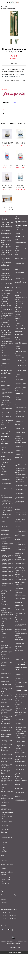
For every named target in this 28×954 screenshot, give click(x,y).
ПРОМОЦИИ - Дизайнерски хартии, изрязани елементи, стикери (6, 233)
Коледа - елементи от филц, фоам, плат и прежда (21, 737)
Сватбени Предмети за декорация (6, 296)
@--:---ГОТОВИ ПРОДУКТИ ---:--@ (6, 331)
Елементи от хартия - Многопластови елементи (7, 664)
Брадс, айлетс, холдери (7, 367)
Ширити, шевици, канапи (6, 360)
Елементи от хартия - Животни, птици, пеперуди (7, 608)
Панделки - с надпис (20, 373)
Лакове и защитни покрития (6, 538)
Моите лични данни (14, 947)
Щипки (4, 868)
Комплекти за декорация (18, 268)
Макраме (17, 295)
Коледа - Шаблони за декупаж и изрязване (21, 800)
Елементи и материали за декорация (7, 813)
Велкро (18, 287)
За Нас (2, 894)
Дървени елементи (7, 818)
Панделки (18, 355)
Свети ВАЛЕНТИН (20, 664)
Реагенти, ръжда (6, 431)
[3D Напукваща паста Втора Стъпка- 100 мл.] (7, 177)
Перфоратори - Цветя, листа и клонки (21, 490)
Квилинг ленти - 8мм (21, 261)
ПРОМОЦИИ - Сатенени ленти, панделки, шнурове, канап (6, 240)
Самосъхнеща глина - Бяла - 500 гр (7, 208)
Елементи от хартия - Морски (7, 640)
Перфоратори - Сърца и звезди (21, 486)
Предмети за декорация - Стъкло (20, 451)
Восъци (18, 339)
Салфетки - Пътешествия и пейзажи (19, 553)
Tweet (14, 102)
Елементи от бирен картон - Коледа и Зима (7, 755)
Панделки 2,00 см (21, 362)
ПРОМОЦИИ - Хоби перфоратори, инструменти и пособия (7, 265)
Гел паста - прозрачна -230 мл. (20, 186)
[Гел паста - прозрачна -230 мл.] (21, 177)
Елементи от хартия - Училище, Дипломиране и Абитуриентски (7, 602)
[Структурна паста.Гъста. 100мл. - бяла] (7, 155)
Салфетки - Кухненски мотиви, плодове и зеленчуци (20, 559)
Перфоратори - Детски (19, 494)
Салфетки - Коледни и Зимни (21, 538)
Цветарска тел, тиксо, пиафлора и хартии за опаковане (7, 872)
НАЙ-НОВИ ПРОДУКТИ (4, 219)
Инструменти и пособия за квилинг (20, 264)
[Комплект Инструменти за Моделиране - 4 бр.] (14, 36)
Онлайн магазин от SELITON (14, 952)
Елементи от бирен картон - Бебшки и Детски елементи (6, 718)
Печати (17, 404)
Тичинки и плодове (21, 662)
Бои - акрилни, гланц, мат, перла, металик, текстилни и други (6, 372)
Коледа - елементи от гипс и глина (21, 732)
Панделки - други (21, 370)
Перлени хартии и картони (20, 610)
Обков (4, 845)
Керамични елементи (7, 469)
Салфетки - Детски (21, 531)
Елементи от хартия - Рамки (7, 624)
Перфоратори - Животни (19, 498)
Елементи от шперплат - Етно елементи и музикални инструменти (7, 798)
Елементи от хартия (6, 588)
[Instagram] (6, 922)
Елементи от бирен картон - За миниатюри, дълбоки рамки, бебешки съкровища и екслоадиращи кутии (6, 748)
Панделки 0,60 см (21, 357)
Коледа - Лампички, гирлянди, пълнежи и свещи (20, 752)
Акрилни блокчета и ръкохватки (21, 408)
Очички (4, 858)
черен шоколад (19, 77)
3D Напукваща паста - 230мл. (7, 142)
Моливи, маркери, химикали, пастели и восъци (20, 336)
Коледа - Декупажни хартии (21, 699)
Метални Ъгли (6, 840)
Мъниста (4, 449)
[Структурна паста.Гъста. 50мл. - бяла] (21, 155)
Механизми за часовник (5, 854)
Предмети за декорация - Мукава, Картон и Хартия (20, 432)
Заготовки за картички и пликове (21, 226)
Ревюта (5, 110)
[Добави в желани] (24, 89)
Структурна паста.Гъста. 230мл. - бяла (20, 143)
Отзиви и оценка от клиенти (12, 114)
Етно (2, 350)
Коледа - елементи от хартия (21, 722)
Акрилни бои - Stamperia (5, 376)
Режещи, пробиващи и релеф (21, 634)
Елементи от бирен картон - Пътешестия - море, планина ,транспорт (7, 735)
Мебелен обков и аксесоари (19, 317)
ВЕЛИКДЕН (18, 672)
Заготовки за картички (19, 230)
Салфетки (17, 526)
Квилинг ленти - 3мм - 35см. (21, 249)
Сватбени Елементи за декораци (6, 300)
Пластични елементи (7, 477)
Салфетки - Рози (20, 549)
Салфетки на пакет (21, 579)
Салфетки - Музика (21, 544)
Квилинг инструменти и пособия (19, 639)
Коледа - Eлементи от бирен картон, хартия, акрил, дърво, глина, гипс (21, 713)
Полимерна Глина (7, 491)
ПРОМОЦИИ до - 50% (7, 222)
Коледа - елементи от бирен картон (21, 718)
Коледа (4, 347)
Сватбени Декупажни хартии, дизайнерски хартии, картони (7, 292)
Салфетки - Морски (21, 542)
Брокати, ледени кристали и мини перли (6, 443)
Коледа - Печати (20, 792)
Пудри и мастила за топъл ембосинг (6, 882)
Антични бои (5, 400)
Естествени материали (4, 826)
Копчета (18, 402)
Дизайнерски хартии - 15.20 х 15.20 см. (7, 556)
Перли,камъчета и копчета (19, 394)
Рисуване (17, 505)
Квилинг (17, 246)
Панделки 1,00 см (21, 360)
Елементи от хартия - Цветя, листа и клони (7, 628)
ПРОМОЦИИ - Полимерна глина (5, 274)
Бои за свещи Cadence (7, 420)
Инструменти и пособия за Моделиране (8, 8)
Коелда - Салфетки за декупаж (21, 703)
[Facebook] (3, 922)
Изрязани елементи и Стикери (20, 243)
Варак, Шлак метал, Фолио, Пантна (6, 534)
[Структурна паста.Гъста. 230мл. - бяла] (21, 134)
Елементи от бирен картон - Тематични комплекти (6, 760)
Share (6, 102)
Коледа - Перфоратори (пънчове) (18, 775)
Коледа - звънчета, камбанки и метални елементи (21, 747)
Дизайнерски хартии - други (7, 576)
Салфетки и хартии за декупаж (21, 683)
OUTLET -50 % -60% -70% (6, 284)
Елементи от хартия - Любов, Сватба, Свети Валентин (7, 614)
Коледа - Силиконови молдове (21, 795)
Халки (4, 847)
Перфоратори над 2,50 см (20, 471)
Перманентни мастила (19, 589)
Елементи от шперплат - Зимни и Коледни (6, 804)
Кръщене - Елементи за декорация (7, 321)
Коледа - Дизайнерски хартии (20, 707)
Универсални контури (5, 427)
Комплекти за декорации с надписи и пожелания (7, 831)
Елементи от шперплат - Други (6, 809)
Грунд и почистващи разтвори (21, 508)
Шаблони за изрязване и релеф (21, 668)
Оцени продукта (6, 105)
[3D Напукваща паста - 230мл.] (7, 134)
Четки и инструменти (21, 517)
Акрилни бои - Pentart (5, 380)
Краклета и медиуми (7, 543)
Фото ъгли (18, 292)
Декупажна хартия (7, 497)
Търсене (16, 894)
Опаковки (17, 314)
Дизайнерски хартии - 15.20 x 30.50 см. (7, 572)
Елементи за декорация (5, 356)
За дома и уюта (6, 338)
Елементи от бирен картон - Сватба (6, 706)
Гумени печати (20, 413)
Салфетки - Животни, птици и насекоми (21, 534)
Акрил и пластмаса (7, 816)
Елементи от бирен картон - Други (6, 741)
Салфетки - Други (20, 576)
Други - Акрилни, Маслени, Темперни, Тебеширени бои (6, 404)
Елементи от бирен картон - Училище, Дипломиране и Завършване (6, 711)
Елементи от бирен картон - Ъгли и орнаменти (6, 701)
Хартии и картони (21, 613)
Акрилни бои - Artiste (5, 389)
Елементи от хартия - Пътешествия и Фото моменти (7, 653)
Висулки (3, 456)
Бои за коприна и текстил (6, 417)
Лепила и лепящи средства (19, 273)
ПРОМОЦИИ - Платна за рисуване (6, 270)
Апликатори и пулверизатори (19, 585)
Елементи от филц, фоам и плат (6, 822)
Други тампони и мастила (20, 599)
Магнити (5, 842)
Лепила (4, 541)
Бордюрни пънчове (21, 474)
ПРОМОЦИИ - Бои (7, 250)
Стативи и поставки (21, 514)
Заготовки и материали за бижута (21, 222)
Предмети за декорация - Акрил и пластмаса (20, 423)
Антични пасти (6, 524)
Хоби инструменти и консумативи (12, 6)
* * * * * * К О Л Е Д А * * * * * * (21, 691)
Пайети (4, 447)
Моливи (18, 346)
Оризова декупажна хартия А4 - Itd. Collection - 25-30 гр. (7, 509)
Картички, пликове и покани (7, 344)
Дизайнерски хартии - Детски (7, 584)
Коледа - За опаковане (18, 783)
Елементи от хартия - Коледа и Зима (7, 681)
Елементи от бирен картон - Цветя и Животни (6, 723)
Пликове (18, 233)
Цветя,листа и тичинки (21, 654)
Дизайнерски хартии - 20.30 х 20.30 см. (7, 560)
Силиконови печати (21, 411)
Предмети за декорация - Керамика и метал (20, 442)
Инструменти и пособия (5, 549)
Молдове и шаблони (7, 483)
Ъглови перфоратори (21, 477)
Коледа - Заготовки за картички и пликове (21, 695)
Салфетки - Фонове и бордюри (21, 573)
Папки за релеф (6, 879)
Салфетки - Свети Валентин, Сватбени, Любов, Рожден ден (20, 569)
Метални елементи (7, 837)
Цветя (17, 657)
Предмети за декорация (5, 364)
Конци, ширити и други (20, 380)
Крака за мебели (20, 325)
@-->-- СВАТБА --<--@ (7, 287)
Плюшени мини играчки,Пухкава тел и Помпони (7, 864)
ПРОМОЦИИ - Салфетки (5, 259)
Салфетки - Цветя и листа (20, 564)
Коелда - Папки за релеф (20, 770)
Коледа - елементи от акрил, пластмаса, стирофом (21, 728)
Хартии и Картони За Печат (21, 620)
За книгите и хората (7, 341)
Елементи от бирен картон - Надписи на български (6, 695)
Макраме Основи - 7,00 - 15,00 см (20, 302)
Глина (3, 486)
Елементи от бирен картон (6, 685)
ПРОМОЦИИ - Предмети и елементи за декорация (6, 254)
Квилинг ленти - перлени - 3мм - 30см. (21, 257)
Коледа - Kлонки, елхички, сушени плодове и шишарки (20, 788)
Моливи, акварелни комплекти (20, 520)
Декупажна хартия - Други (7, 520)
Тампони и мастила (20, 582)
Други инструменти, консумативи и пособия (21, 650)
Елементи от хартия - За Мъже (7, 636)
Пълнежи (4, 860)
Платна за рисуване (21, 512)
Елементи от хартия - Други (7, 668)
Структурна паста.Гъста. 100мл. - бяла (7, 164)
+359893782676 (12, 915)
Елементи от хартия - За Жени (7, 632)
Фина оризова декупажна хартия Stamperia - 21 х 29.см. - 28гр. (6, 515)
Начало (2, 6)
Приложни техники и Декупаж (6, 494)
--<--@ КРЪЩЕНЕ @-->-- (7, 310)
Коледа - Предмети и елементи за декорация (21, 779)
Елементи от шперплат (7, 776)
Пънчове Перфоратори (21, 461)
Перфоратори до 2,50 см (21, 465)
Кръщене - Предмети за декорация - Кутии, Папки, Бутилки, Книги (7, 316)
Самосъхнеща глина (8, 488)
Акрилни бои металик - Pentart (5, 384)
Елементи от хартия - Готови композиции (7, 672)
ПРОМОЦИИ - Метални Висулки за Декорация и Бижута (6, 279)
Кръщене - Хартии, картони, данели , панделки (6, 326)
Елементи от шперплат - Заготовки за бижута (7, 791)
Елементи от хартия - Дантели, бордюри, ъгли (7, 620)
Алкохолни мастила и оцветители (7, 409)
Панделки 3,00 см (21, 365)
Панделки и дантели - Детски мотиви (21, 384)
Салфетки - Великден (21, 529)
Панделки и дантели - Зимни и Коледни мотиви (21, 389)
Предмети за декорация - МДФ (19, 437)
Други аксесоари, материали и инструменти (20, 330)
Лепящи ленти (20, 278)
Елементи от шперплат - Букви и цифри (6, 780)
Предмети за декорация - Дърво (20, 427)
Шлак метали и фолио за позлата (19, 687)
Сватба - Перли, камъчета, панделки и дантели (6, 305)
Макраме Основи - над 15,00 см (20, 306)
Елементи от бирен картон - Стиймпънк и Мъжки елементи (7, 729)
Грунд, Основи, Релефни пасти (5, 529)
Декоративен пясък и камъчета (7, 453)
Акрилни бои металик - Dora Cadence (7, 397)
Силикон (18, 290)
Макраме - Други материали (20, 310)
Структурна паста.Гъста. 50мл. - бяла (20, 164)
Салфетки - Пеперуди (21, 547)
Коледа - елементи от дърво (21, 742)
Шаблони (4, 546)
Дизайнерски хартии (7, 352)
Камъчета (18, 399)
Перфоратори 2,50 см (21, 468)
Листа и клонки (20, 659)
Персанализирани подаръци (6, 335)
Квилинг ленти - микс (20, 253)
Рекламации (4, 902)
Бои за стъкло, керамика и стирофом (6, 413)
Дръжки (18, 320)
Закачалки (18, 323)
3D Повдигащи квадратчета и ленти (20, 281)
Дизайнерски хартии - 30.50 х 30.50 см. (7, 564)
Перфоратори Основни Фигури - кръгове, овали (20, 481)
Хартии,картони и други (19, 606)
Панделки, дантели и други (20, 352)
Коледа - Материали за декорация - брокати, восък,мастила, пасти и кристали (21, 759)
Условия (16, 898)
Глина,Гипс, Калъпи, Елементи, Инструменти (6, 461)
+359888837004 (12, 918)
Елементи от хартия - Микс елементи (7, 676)
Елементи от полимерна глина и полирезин (6, 473)
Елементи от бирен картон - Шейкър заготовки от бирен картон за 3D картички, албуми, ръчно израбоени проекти (6, 769)
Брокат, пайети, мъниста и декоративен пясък (7, 438)
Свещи (16, 524)
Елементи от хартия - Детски (7, 596)
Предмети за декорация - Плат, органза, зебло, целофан (19, 457)
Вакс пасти (5, 526)
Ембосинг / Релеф (5, 877)
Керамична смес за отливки (6, 465)
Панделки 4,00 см (21, 367)
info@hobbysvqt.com (12, 912)
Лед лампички (5, 835)
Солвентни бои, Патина (5, 423)
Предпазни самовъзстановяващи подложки (20, 629)
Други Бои (5, 433)
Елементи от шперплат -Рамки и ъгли (6, 786)
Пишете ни (4, 905)
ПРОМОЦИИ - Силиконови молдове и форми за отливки (7, 226)
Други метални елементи (6, 850)
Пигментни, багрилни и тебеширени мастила (20, 594)
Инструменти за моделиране (5, 480)
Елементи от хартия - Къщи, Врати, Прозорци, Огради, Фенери (7, 646)
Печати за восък (20, 416)
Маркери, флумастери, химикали (21, 343)
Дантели (18, 376)
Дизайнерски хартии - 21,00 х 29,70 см (7, 568)
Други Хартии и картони (19, 616)
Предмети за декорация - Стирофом (21, 447)
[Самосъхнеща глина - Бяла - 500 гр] (7, 199)
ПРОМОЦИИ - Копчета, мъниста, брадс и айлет (6, 246)
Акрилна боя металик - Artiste (7, 393)
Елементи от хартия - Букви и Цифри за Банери (7, 592)
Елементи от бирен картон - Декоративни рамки (7, 690)
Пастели (18, 348)
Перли (17, 397)
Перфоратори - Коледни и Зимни (19, 502)
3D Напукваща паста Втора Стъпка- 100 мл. (7, 186)
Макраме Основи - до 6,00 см (21, 298)
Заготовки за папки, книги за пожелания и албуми (20, 238)
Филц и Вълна (18, 602)
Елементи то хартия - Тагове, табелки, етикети (7, 658)
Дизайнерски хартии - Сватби (7, 580)
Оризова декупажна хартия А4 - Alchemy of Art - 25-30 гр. (7, 502)
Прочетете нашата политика (14, 943)
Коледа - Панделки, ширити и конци (20, 766)
